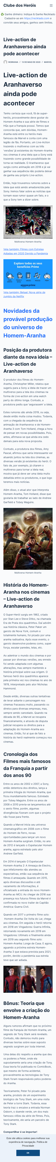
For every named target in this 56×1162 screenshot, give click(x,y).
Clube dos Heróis (19, 5)
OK (28, 1153)
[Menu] (51, 5)
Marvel (48, 62)
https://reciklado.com (36, 18)
